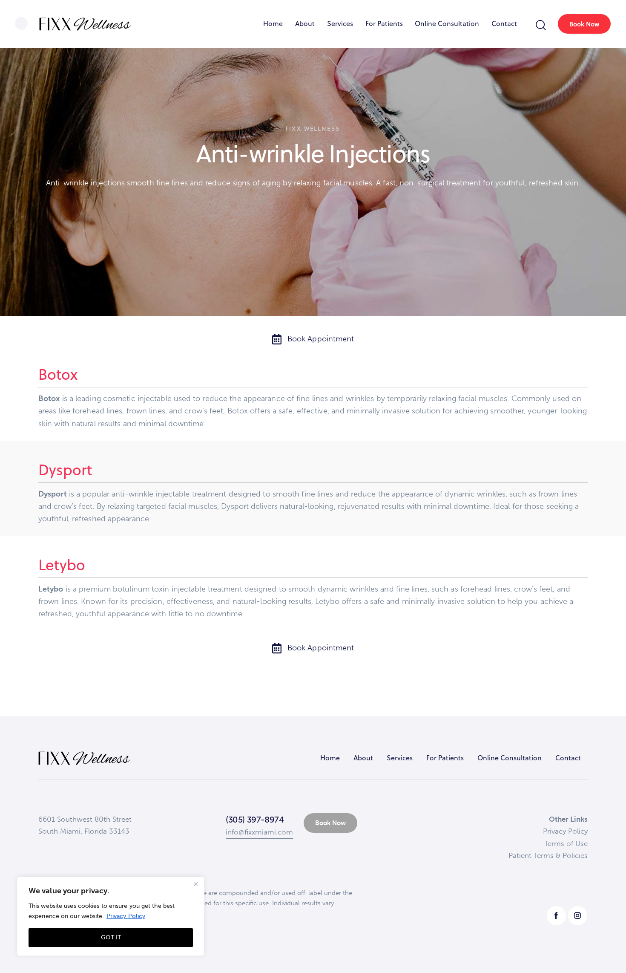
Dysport (65, 469)
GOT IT (111, 937)
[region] (110, 916)
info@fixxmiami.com (259, 832)
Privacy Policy (125, 916)
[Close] (195, 884)
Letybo (61, 564)
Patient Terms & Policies (548, 855)
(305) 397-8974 (255, 819)
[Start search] (541, 25)
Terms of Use (566, 843)
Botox (58, 374)
